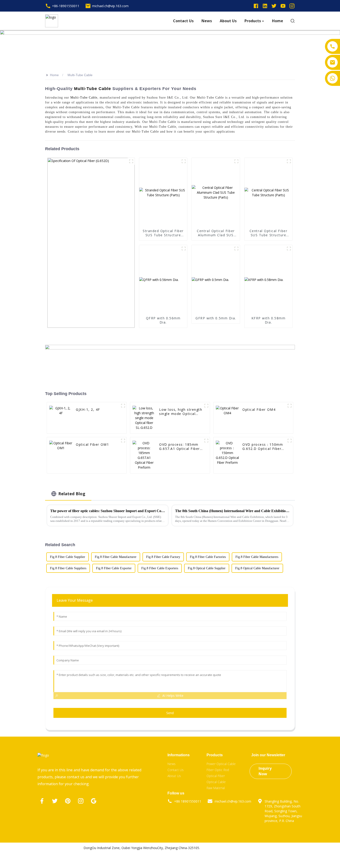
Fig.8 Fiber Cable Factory (163, 557)
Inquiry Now (265, 771)
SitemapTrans (246, 848)
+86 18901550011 (187, 801)
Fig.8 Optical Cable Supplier (207, 568)
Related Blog (71, 493)
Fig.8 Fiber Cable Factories (208, 557)
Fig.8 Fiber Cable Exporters (159, 568)
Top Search (210, 848)
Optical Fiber (216, 776)
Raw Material (216, 788)
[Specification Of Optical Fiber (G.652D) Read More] (91, 243)
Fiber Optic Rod (218, 770)
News (171, 764)
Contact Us (175, 770)
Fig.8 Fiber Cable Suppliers (68, 568)
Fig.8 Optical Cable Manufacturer (257, 568)
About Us (174, 776)
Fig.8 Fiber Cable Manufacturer (115, 557)
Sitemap (227, 848)
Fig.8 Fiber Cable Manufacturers (256, 557)
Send (170, 713)
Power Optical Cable (221, 764)
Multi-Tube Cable (80, 75)
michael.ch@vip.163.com (233, 801)
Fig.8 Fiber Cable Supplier (67, 557)
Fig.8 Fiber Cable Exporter (114, 568)
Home (54, 75)
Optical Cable (216, 782)
